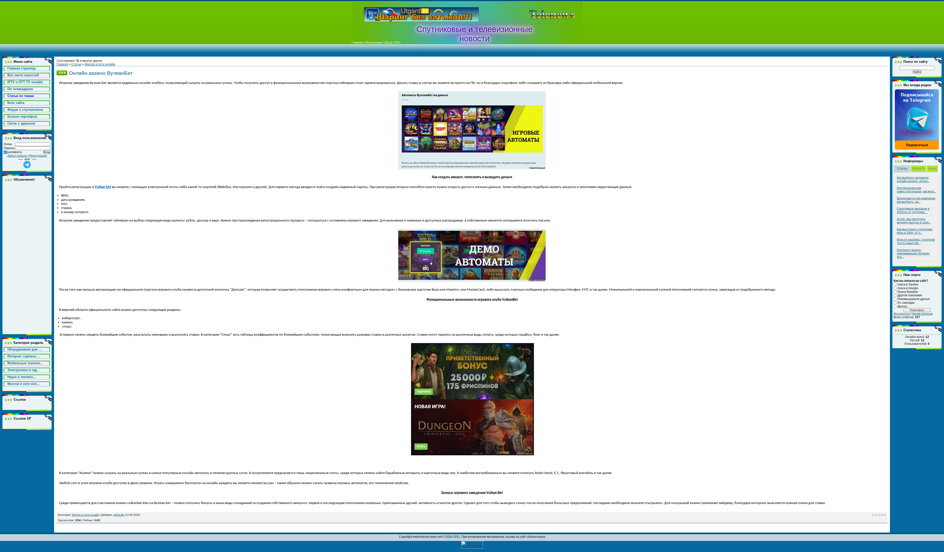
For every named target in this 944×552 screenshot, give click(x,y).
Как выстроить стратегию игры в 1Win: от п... (914, 231)
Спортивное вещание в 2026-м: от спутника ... (913, 210)
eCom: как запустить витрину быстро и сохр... (914, 220)
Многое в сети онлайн (100, 64)
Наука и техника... (21, 377)
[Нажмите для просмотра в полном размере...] (472, 168)
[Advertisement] (544, 14)
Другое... (903, 306)
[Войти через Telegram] (27, 164)
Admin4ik (118, 514)
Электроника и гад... (23, 370)
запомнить (14, 152)
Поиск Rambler (908, 291)
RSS (397, 42)
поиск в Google (908, 288)
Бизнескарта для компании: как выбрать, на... (916, 200)
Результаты (902, 313)
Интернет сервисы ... (24, 356)
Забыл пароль (17, 156)
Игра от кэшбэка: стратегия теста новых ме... (916, 241)
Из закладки (906, 302)
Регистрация (374, 42)
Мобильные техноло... (25, 363)
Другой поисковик (910, 295)
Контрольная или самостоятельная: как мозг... (916, 189)
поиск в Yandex (908, 284)
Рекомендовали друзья (914, 299)
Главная (357, 42)
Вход (388, 42)
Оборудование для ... (24, 349)
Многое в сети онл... (23, 384)
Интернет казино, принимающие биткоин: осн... (913, 253)
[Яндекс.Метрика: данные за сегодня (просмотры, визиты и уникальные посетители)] (472, 545)
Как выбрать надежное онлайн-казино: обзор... (913, 179)
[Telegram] (917, 149)
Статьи (76, 64)
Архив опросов (922, 313)
